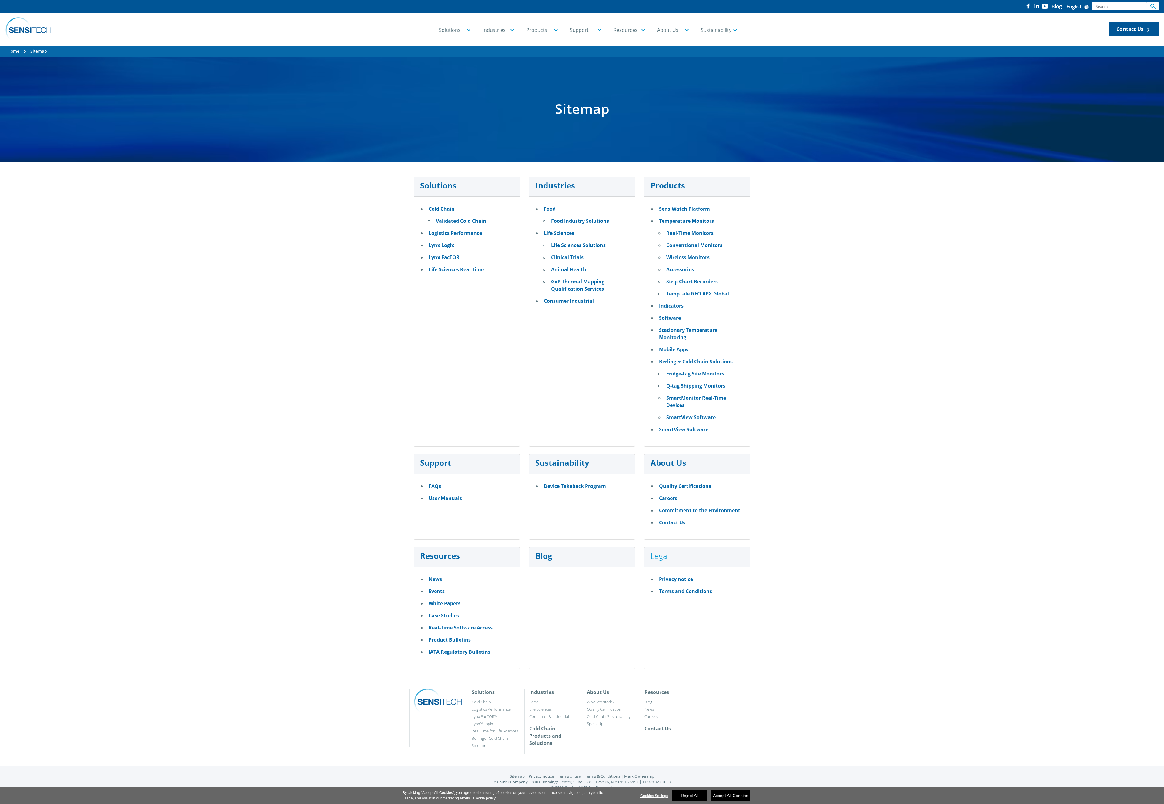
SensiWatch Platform (684, 208)
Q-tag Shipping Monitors (695, 385)
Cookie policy (484, 798)
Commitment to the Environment (699, 510)
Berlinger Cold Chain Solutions (696, 361)
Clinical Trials (567, 257)
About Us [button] (667, 30)
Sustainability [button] (716, 30)
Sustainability (562, 462)
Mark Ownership (639, 776)
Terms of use (569, 776)
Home (13, 51)
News (435, 579)
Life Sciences (559, 233)
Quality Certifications (685, 486)
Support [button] (579, 30)
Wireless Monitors (688, 257)
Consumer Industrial (569, 301)
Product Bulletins (450, 639)
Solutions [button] (449, 30)
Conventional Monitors (694, 245)
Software (670, 318)
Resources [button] (625, 30)
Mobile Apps (673, 349)
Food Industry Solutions (580, 221)
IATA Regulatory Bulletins (459, 652)
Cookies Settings (654, 796)
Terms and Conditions (685, 591)
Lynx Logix (441, 245)
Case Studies (444, 615)
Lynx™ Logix (482, 723)
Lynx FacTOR (444, 257)
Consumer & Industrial (549, 716)
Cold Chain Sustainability (608, 716)
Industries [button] (494, 30)
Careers (668, 498)
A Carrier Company (511, 782)
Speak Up (595, 723)
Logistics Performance (455, 233)
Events (437, 591)
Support (435, 462)
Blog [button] (1057, 6)
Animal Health (568, 269)
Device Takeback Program (575, 486)
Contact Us (1134, 29)
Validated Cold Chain (461, 221)
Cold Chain (442, 208)
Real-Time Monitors (690, 233)
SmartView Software (691, 417)
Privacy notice (676, 579)
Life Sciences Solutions (578, 245)
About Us (668, 462)
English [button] (1077, 6)
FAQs (435, 486)
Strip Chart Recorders (692, 281)
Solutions (438, 185)
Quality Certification (604, 709)
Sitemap (517, 776)
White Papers (444, 603)
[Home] (28, 29)
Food (550, 208)
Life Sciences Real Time (456, 269)
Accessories (680, 269)
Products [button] (536, 30)
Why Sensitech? (600, 702)
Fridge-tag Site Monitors (695, 373)
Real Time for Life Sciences (495, 731)
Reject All (689, 795)
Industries (555, 185)
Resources (440, 555)
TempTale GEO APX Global (697, 293)
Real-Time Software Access (461, 627)
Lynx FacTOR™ (484, 716)
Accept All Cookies (730, 795)
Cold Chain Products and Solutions (545, 735)
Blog (543, 555)
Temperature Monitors (686, 221)
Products (668, 185)
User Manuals (445, 498)
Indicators (671, 305)
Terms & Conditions (602, 776)
